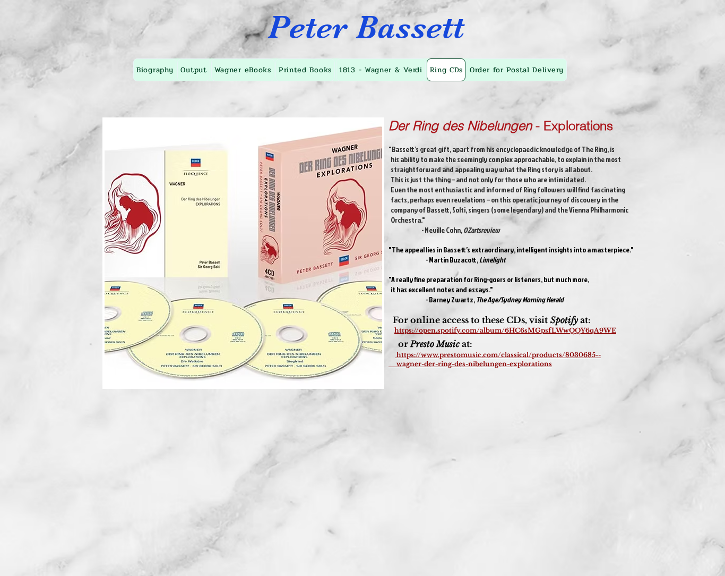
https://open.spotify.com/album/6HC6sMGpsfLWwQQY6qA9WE (505, 330)
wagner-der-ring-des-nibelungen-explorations (470, 364)
